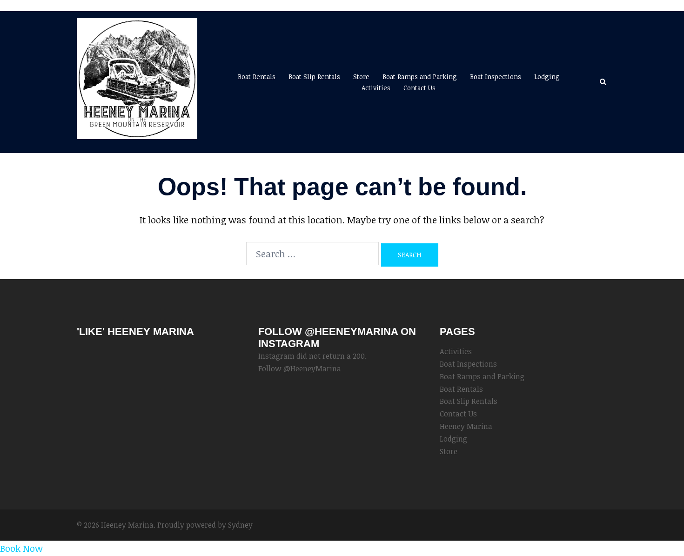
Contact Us (419, 87)
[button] (603, 82)
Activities (376, 87)
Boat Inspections (495, 76)
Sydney (240, 525)
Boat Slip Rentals (314, 76)
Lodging (547, 76)
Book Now (21, 548)
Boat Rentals (256, 76)
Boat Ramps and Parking (419, 76)
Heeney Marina (466, 426)
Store (361, 76)
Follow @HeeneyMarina (299, 368)
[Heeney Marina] (137, 80)
